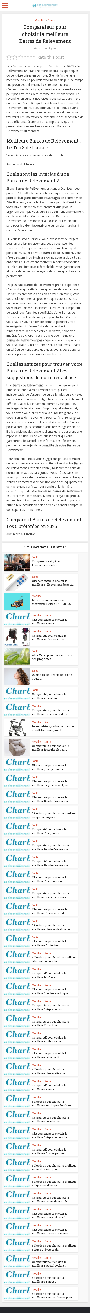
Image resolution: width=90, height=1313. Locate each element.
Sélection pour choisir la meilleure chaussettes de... (49, 1071)
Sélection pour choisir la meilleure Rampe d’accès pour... (53, 1295)
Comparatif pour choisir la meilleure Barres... (49, 1087)
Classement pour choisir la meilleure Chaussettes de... (49, 911)
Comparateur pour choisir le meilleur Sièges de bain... (50, 1007)
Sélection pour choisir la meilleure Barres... (48, 1279)
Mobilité (39, 20)
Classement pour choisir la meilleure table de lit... (49, 1055)
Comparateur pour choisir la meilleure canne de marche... (51, 1199)
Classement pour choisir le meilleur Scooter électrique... (51, 991)
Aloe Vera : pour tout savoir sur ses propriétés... (52, 657)
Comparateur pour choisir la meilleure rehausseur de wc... (51, 712)
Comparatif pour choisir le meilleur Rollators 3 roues (49, 637)
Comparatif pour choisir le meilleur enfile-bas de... (49, 1039)
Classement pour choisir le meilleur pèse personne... (49, 767)
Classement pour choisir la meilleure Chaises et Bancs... (51, 1231)
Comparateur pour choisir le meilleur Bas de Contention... (51, 847)
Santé (52, 20)
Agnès (52, 48)
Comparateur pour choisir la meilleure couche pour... (50, 1119)
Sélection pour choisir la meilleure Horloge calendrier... (52, 1103)
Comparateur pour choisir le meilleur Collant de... (50, 1023)
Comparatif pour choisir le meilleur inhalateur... (49, 696)
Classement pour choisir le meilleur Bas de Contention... (51, 799)
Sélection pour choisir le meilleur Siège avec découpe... (54, 1183)
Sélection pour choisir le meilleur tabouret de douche (54, 959)
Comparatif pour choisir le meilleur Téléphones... (49, 831)
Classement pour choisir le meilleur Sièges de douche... (50, 1135)
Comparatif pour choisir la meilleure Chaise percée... (49, 1151)
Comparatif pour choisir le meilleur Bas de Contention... (51, 863)
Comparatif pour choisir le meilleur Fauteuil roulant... (49, 1263)
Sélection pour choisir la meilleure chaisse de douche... (52, 927)
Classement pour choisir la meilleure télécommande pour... (53, 582)
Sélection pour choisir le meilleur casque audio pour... (54, 815)
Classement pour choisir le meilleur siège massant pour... (51, 783)
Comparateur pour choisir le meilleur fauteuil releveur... (50, 747)
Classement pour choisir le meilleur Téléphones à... (49, 879)
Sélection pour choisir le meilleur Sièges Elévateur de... (54, 1247)
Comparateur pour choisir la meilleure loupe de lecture (50, 895)
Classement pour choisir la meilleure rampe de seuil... (49, 1215)
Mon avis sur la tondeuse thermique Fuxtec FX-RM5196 (51, 602)
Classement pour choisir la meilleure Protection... (49, 943)
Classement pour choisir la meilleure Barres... (49, 621)
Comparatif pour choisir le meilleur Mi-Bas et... (49, 975)
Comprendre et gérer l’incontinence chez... (46, 563)
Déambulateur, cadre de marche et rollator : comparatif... (53, 728)
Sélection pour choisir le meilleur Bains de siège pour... (54, 1167)
